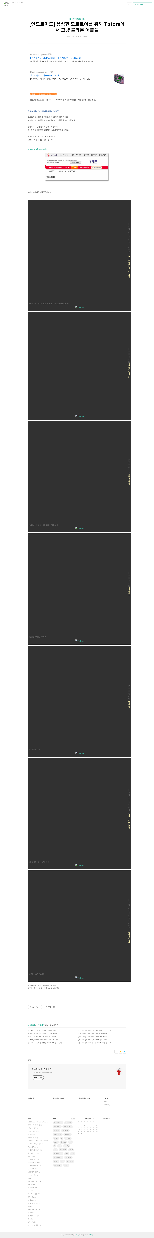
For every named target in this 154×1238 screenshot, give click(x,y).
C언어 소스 (68, 1157)
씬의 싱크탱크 (32, 1184)
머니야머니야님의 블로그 (35, 1144)
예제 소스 (63, 1142)
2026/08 (88, 1119)
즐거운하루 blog (33, 1137)
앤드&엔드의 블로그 (34, 1203)
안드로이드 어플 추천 (58, 1157)
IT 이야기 (31, 1025)
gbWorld (31, 1213)
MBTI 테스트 (57, 1134)
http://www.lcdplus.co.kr (40, 72)
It (54, 1146)
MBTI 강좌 (67, 1134)
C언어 (71, 1150)
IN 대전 (30, 1178)
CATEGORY (139, 5)
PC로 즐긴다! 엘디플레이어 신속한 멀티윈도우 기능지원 (55, 58)
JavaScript (57, 1165)
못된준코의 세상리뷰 (34, 1172)
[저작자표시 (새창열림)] (54, 1007)
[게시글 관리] (39, 1007)
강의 (59, 1146)
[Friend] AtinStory (33, 1147)
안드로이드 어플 (58, 1123)
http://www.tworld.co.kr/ (37, 149)
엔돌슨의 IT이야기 (33, 1188)
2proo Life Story (33, 1169)
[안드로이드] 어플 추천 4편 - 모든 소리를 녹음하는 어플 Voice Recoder (93, 1033)
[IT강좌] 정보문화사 (33, 1175)
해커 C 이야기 (32, 1156)
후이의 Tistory (32, 1197)
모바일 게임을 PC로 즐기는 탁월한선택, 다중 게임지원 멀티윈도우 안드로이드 (61, 61)
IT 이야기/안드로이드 (77, 19)
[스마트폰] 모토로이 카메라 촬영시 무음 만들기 (42, 1040)
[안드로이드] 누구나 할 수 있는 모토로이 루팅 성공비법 (43, 1043)
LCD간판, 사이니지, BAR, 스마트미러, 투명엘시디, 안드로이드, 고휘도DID (60, 79)
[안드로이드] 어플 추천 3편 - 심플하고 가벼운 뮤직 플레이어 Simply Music (43, 1036)
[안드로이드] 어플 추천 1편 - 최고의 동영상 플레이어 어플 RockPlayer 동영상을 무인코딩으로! (93, 1036)
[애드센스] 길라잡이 (34, 1159)
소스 (72, 1153)
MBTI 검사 (68, 1123)
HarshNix (30, 1219)
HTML (56, 1161)
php (66, 1153)
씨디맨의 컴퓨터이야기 (34, 1166)
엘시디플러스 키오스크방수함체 (44, 75)
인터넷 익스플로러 (58, 1153)
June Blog (31, 1206)
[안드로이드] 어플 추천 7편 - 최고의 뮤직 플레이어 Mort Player (43, 1030)
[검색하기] (129, 5)
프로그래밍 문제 (68, 1127)
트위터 (124, 1051)
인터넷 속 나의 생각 (33, 1216)
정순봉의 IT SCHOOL (34, 1162)
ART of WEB (32, 1222)
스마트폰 (66, 1146)
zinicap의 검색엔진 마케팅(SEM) (38, 1141)
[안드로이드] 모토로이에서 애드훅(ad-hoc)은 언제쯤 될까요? (93, 1043)
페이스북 (116, 1051)
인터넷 (56, 1138)
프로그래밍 (63, 1150)
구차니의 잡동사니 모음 (35, 1125)
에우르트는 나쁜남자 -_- (35, 1181)
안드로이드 (40, 1025)
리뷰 (70, 1142)
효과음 (66, 1165)
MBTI (55, 1142)
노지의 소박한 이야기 (34, 1209)
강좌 (55, 1150)
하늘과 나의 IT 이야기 (42, 1069)
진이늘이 (30, 1191)
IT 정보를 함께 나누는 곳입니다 (42, 1073)
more (73, 1119)
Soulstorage (32, 1200)
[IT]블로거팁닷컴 (33, 1128)
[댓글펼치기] (31, 1060)
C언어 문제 (65, 1130)
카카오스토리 (120, 1051)
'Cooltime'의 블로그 (34, 1194)
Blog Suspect (32, 1134)
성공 (62, 1161)
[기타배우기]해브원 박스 (35, 1150)
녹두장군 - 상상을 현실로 (35, 1225)
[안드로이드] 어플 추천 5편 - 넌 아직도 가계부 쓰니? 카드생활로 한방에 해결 (43, 1033)
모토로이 (67, 1138)
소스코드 (56, 1130)
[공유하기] (36, 1007)
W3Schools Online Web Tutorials (38, 1122)
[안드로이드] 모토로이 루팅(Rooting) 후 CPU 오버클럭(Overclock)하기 (93, 1040)
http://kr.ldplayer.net (38, 55)
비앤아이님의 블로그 (34, 1131)
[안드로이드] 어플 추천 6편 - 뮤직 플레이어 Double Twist (93, 1030)
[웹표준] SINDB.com (34, 1153)
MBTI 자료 (70, 1161)
